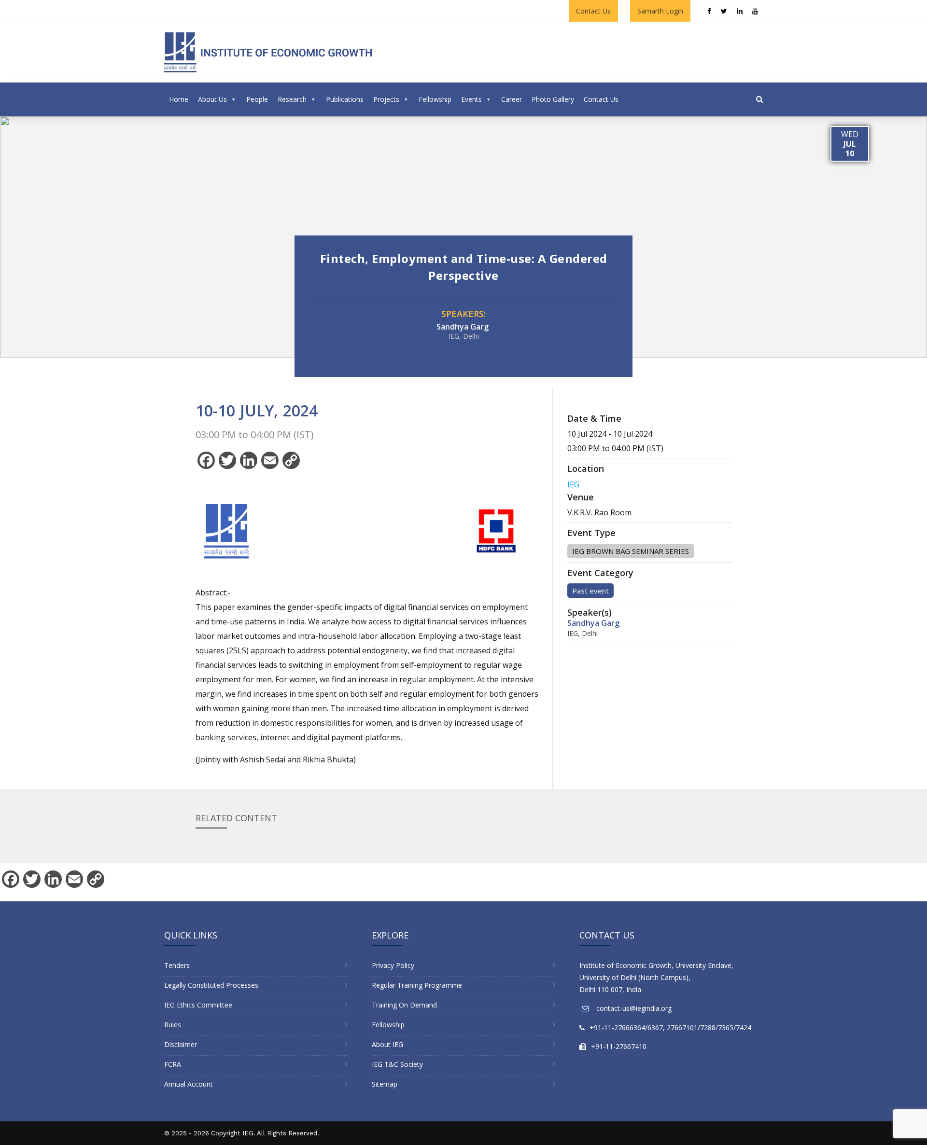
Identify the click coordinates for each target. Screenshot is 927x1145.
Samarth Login (660, 10)
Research (292, 99)
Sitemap (384, 1084)
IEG (573, 484)
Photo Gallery (553, 99)
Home (178, 99)
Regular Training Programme (417, 985)
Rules (172, 1024)
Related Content (236, 818)
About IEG (387, 1044)
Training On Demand (404, 1004)
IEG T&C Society (397, 1064)
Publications (345, 99)
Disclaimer (180, 1044)
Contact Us (593, 10)
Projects (386, 99)
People (257, 99)
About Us (212, 99)
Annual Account (188, 1084)
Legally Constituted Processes (211, 985)
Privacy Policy (393, 965)
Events (471, 99)
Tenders (177, 965)
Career (511, 99)
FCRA (172, 1064)
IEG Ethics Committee (198, 1004)
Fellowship (435, 99)
